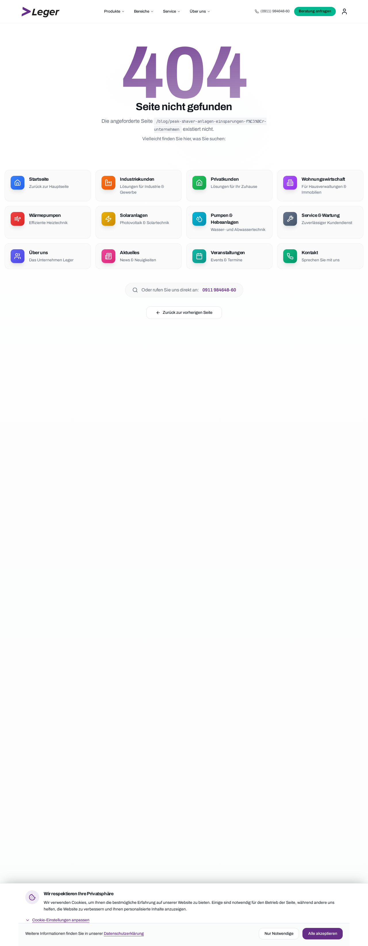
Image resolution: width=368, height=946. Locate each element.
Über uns (198, 11)
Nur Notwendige (279, 933)
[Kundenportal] (344, 11)
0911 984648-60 (219, 289)
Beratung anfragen (315, 11)
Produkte (112, 11)
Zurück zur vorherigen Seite (187, 312)
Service (169, 11)
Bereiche (141, 11)
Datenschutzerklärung (124, 933)
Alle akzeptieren (322, 933)
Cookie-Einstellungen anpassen (60, 920)
